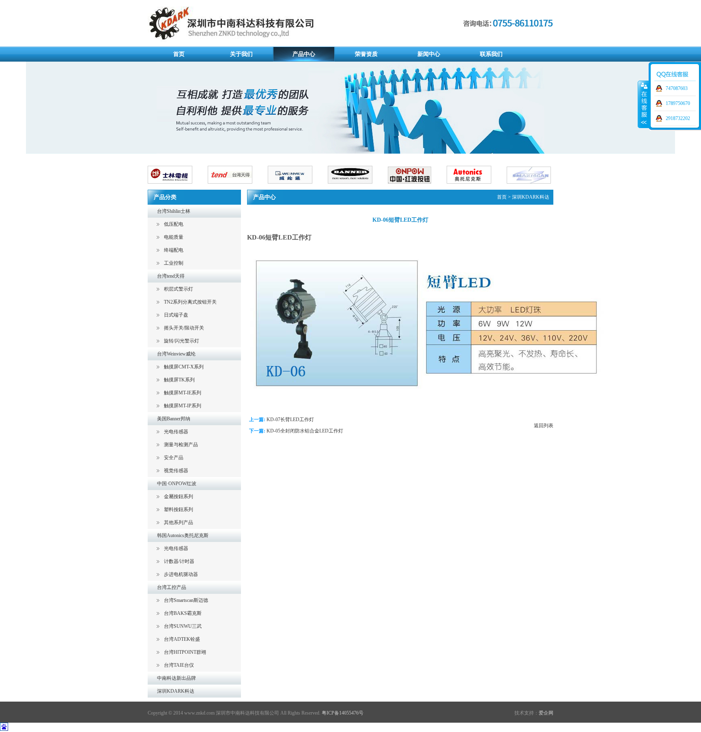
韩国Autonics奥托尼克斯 (183, 535)
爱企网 (546, 713)
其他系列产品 (178, 522)
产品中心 (303, 54)
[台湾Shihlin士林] (178, 187)
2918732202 (678, 118)
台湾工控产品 (171, 587)
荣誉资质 (366, 54)
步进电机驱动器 (181, 574)
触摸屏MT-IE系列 (182, 393)
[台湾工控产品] (536, 187)
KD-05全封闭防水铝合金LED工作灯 (305, 431)
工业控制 (173, 263)
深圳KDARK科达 (175, 691)
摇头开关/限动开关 (184, 328)
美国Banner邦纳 (173, 419)
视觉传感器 (176, 470)
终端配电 (173, 250)
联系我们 (491, 54)
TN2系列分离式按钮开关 (190, 302)
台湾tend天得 (171, 276)
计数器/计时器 (179, 561)
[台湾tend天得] (238, 187)
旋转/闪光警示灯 (181, 341)
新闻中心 (428, 54)
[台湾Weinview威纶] (298, 187)
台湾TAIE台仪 (179, 665)
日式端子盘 (176, 315)
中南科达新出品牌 (176, 678)
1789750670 (678, 103)
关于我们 (241, 54)
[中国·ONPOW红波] (417, 187)
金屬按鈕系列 (178, 496)
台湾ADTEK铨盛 (182, 639)
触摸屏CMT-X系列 (184, 367)
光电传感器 (176, 431)
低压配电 (173, 224)
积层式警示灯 (178, 289)
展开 (643, 104)
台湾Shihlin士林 (173, 211)
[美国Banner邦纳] (358, 187)
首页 (179, 54)
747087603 (677, 88)
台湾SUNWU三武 (183, 626)
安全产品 (173, 457)
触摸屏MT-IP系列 (182, 406)
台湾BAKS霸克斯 (183, 613)
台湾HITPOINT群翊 (185, 652)
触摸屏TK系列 (179, 380)
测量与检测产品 (181, 444)
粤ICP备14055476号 (342, 713)
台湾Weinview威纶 (176, 354)
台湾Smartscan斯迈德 (186, 600)
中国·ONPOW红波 (176, 483)
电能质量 (173, 237)
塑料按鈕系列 (178, 509)
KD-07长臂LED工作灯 (290, 419)
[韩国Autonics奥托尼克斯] (477, 187)
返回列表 (543, 425)
